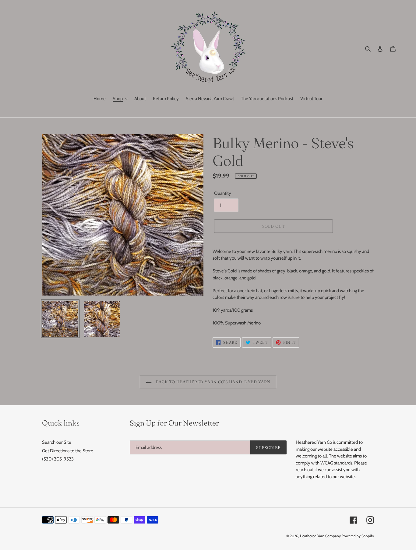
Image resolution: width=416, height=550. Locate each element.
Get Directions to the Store (67, 451)
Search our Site (56, 442)
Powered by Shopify (358, 536)
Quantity (222, 193)
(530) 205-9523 (58, 459)
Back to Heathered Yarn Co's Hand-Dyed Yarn (212, 381)
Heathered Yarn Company (320, 536)
